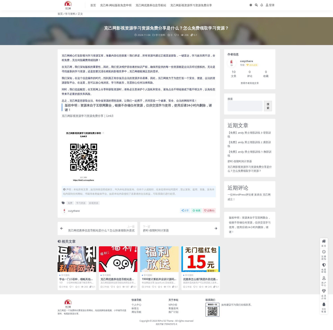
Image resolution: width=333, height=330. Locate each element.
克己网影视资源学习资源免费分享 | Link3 (87, 116)
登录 (272, 5)
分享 (186, 210)
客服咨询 (173, 308)
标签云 (135, 308)
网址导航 (136, 312)
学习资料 (70, 13)
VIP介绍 (173, 304)
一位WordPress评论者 (241, 194)
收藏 (198, 210)
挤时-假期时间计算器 (240, 161)
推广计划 (173, 312)
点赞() (210, 210)
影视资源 (93, 203)
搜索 (230, 99)
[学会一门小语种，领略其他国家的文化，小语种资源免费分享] (77, 259)
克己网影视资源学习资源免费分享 (191, 5)
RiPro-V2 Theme (165, 320)
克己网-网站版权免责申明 (115, 5)
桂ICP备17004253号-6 (166, 324)
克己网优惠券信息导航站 (151, 5)
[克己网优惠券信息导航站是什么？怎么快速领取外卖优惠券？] (118, 259)
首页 (93, 5)
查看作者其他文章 (250, 83)
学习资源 (80, 203)
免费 (70, 203)
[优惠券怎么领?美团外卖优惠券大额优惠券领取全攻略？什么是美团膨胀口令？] (200, 259)
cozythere (74, 210)
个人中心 (136, 304)
